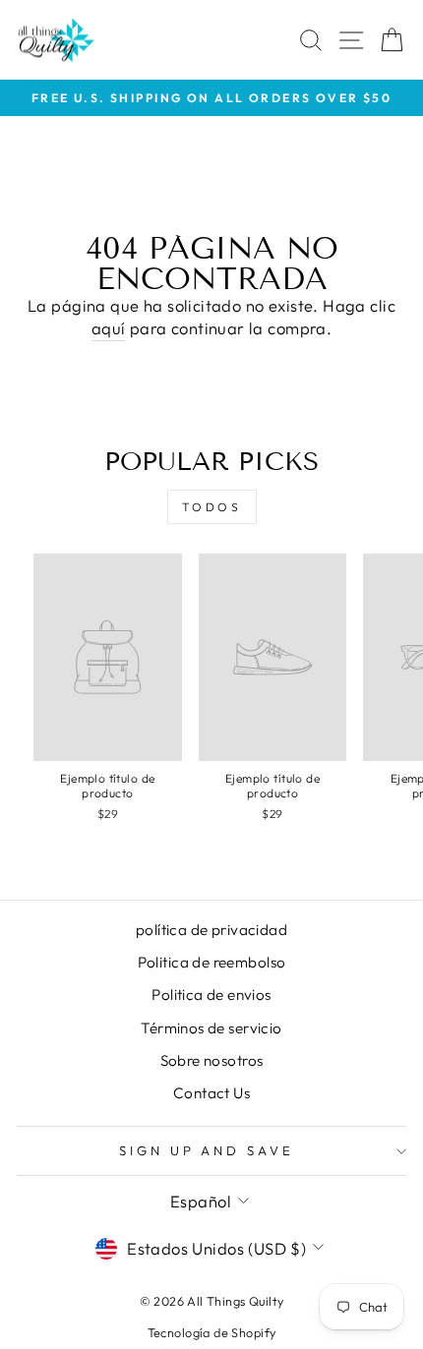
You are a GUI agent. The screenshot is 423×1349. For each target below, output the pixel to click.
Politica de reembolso (212, 962)
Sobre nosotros (212, 1060)
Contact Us (211, 1093)
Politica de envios (211, 994)
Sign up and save (207, 1150)
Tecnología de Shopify (212, 1332)
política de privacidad (211, 929)
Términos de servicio (211, 1028)
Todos (212, 506)
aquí (108, 328)
